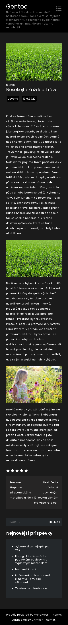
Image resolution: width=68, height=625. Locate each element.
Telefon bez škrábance (31, 588)
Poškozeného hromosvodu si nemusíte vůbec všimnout (33, 579)
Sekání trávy (33, 435)
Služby (11, 85)
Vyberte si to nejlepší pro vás (32, 548)
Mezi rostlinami (25, 569)
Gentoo (17, 6)
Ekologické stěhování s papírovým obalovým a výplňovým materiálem (31, 559)
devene (13, 98)
